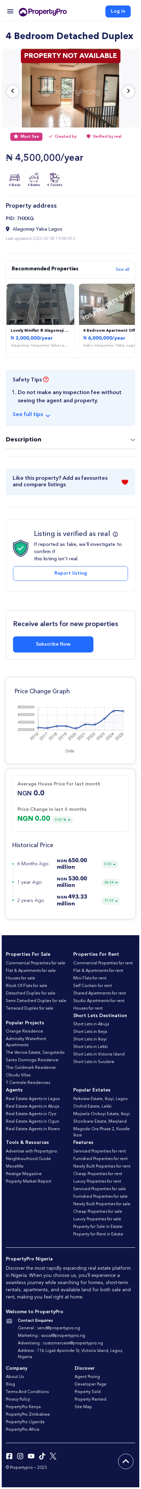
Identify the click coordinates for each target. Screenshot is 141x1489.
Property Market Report (28, 1182)
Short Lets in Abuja (91, 1024)
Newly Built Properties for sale (101, 1204)
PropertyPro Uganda (25, 1422)
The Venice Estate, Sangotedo (35, 1053)
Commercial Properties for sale (35, 963)
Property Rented (90, 1400)
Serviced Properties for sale (99, 1189)
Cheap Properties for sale (97, 1212)
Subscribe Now (53, 644)
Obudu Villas (18, 1075)
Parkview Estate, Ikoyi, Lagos (100, 1099)
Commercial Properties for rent (103, 963)
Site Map (83, 1407)
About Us (15, 1377)
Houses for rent (88, 1008)
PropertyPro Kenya (23, 1407)
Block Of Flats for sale (26, 986)
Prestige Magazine (24, 1174)
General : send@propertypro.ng (49, 1328)
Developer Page (90, 1384)
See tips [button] (28, 414)
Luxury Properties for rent (97, 1182)
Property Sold (88, 1392)
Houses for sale (20, 978)
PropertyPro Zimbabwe (28, 1415)
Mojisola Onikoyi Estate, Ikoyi (101, 1114)
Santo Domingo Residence (32, 1060)
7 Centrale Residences (28, 1083)
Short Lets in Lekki (90, 1047)
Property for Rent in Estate (98, 1234)
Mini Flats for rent (89, 978)
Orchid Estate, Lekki (92, 1106)
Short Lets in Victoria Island (99, 1054)
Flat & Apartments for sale (31, 971)
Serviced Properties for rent (99, 1151)
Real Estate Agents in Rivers (33, 1129)
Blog (10, 1384)
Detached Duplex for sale (30, 993)
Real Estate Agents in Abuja (32, 1106)
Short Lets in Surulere (93, 1062)
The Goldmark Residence (31, 1068)
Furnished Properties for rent (100, 1159)
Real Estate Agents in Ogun (32, 1122)
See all (122, 269)
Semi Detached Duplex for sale (36, 1001)
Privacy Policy (18, 1400)
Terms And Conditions (27, 1392)
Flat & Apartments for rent (98, 971)
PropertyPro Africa (22, 1430)
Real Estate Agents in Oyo (31, 1114)
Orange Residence (24, 1031)
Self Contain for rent (92, 986)
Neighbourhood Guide (28, 1159)
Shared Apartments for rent (99, 993)
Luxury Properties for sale (97, 1219)
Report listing (70, 573)
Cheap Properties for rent (97, 1174)
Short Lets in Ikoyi (90, 1039)
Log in (118, 11)
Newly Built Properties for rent (101, 1166)
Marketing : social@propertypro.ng (51, 1336)
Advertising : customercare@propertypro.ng (60, 1343)
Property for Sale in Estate (98, 1227)
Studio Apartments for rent (99, 1001)
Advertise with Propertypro (31, 1151)
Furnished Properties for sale (100, 1197)
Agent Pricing (87, 1377)
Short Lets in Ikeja (90, 1032)
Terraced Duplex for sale (29, 1008)
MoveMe (15, 1166)
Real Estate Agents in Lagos (33, 1099)
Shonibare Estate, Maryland (100, 1122)
